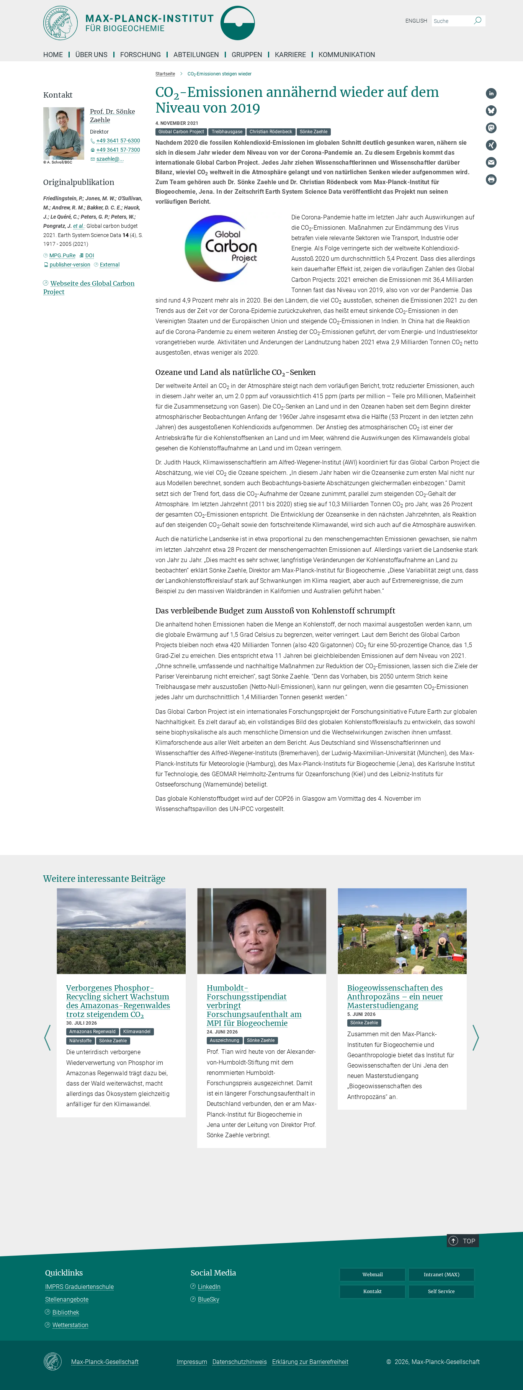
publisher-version (70, 265)
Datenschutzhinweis (239, 1361)
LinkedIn (209, 1286)
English (416, 21)
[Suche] (477, 21)
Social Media (213, 1273)
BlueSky (208, 1299)
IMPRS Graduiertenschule (79, 1286)
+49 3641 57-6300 (118, 140)
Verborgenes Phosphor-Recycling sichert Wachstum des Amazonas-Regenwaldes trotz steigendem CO (118, 1001)
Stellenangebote (66, 1299)
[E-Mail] (491, 162)
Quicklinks (64, 1273)
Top (469, 1241)
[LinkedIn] (491, 93)
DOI (89, 255)
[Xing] (491, 145)
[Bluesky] (491, 110)
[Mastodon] (491, 128)
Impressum (192, 1361)
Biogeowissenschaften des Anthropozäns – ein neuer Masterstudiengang (395, 996)
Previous (47, 1038)
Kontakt (372, 1291)
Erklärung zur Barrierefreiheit (310, 1361)
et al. (78, 226)
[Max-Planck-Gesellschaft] (57, 1362)
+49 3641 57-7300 (118, 150)
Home (53, 54)
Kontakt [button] (58, 95)
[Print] (491, 179)
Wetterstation (70, 1325)
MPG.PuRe (62, 255)
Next (476, 1038)
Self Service (441, 1291)
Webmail (373, 1274)
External (109, 265)
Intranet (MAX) (441, 1274)
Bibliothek (65, 1312)
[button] (278, 279)
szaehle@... (110, 159)
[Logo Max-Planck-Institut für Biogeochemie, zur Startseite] (186, 23)
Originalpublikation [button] (78, 182)
